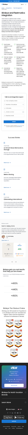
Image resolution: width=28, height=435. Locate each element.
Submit (14, 121)
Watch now (7, 162)
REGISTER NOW (14, 385)
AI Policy (13, 428)
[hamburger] (25, 4)
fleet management (17, 8)
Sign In (22, 4)
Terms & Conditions (6, 426)
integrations (9, 8)
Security (19, 426)
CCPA (9, 428)
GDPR (23, 426)
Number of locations (11, 104)
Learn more (7, 237)
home (3, 8)
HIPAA (6, 428)
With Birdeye (20, 242)
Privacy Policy (19, 125)
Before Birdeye (9, 242)
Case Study (6, 145)
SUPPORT (14, 421)
